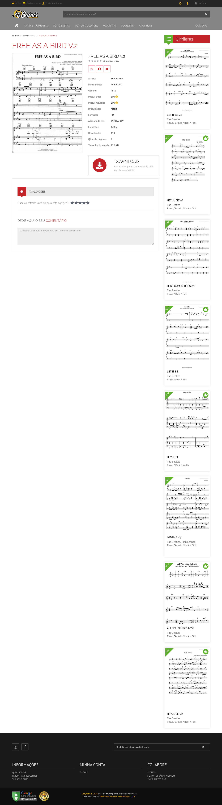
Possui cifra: (94, 96)
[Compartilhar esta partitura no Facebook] (99, 68)
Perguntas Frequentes (24, 775)
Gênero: (92, 90)
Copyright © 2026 (90, 793)
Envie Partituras (156, 779)
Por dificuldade (86, 25)
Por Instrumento (35, 25)
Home (15, 35)
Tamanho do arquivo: (99, 145)
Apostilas (145, 25)
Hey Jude (173, 457)
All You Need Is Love (180, 628)
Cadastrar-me (34, 3)
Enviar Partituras (53, 3)
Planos (151, 772)
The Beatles (29, 35)
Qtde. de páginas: (97, 139)
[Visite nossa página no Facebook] (187, 3)
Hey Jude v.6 (175, 200)
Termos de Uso (20, 779)
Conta (200, 3)
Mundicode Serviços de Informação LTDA (117, 796)
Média (114, 108)
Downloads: (94, 133)
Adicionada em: (96, 120)
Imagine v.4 (174, 537)
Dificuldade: (94, 108)
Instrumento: (95, 84)
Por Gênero (61, 25)
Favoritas (109, 25)
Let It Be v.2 (174, 114)
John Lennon (188, 541)
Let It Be (172, 371)
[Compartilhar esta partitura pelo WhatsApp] (91, 68)
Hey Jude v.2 (175, 713)
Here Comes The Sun (181, 286)
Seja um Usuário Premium (161, 775)
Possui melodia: (96, 102)
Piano (114, 84)
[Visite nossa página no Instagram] (180, 3)
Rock (113, 90)
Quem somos (19, 772)
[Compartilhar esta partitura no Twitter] (107, 68)
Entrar (18, 3)
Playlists (127, 25)
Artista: (92, 78)
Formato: (93, 114)
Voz (120, 84)
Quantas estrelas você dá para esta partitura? (43, 203)
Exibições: (93, 127)
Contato (201, 25)
